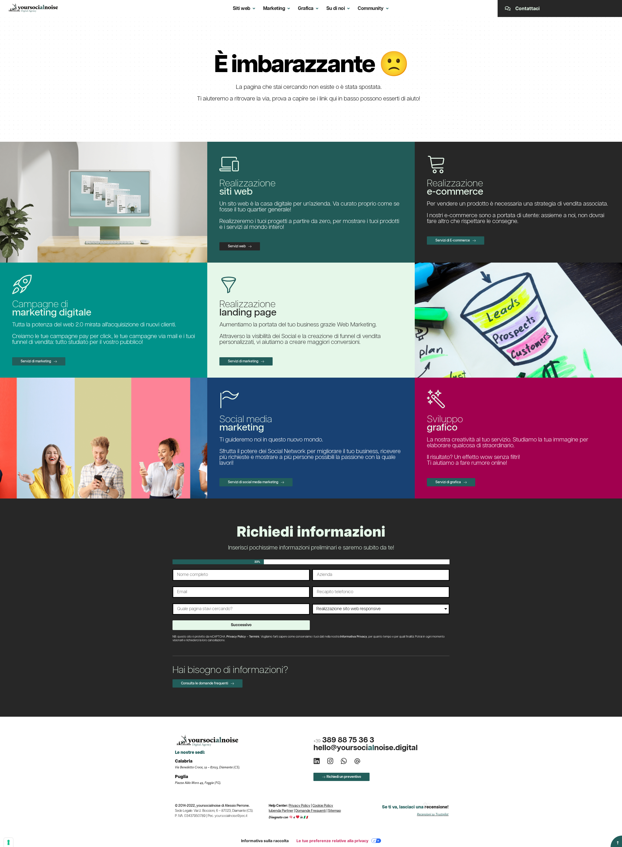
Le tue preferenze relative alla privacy (332, 840)
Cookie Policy (322, 805)
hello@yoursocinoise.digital (365, 748)
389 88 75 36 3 (343, 740)
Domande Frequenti (310, 811)
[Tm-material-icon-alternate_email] (357, 761)
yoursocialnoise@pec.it (231, 816)
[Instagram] (330, 761)
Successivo (241, 625)
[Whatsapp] (344, 761)
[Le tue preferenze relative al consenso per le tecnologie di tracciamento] (8, 842)
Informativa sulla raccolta (265, 840)
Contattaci (527, 8)
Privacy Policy (236, 636)
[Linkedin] (316, 761)
